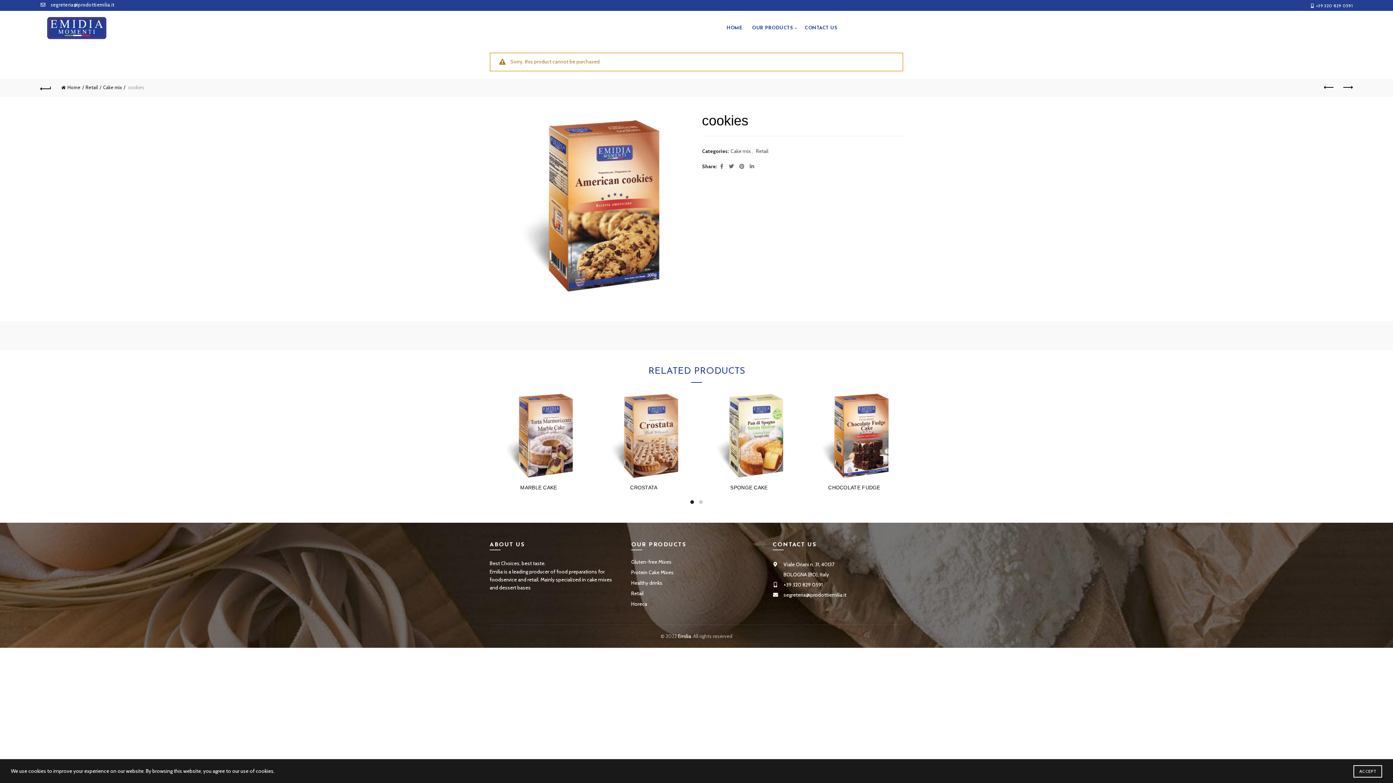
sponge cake (749, 487)
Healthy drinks (646, 583)
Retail (92, 87)
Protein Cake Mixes (652, 572)
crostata (643, 487)
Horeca (639, 604)
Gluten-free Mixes (651, 562)
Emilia (684, 636)
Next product (1347, 87)
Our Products (772, 28)
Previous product (1329, 87)
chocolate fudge (854, 487)
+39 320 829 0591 (1334, 5)
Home (734, 28)
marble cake (538, 487)
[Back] (46, 87)
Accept (1367, 771)
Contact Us (821, 28)
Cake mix (112, 87)
